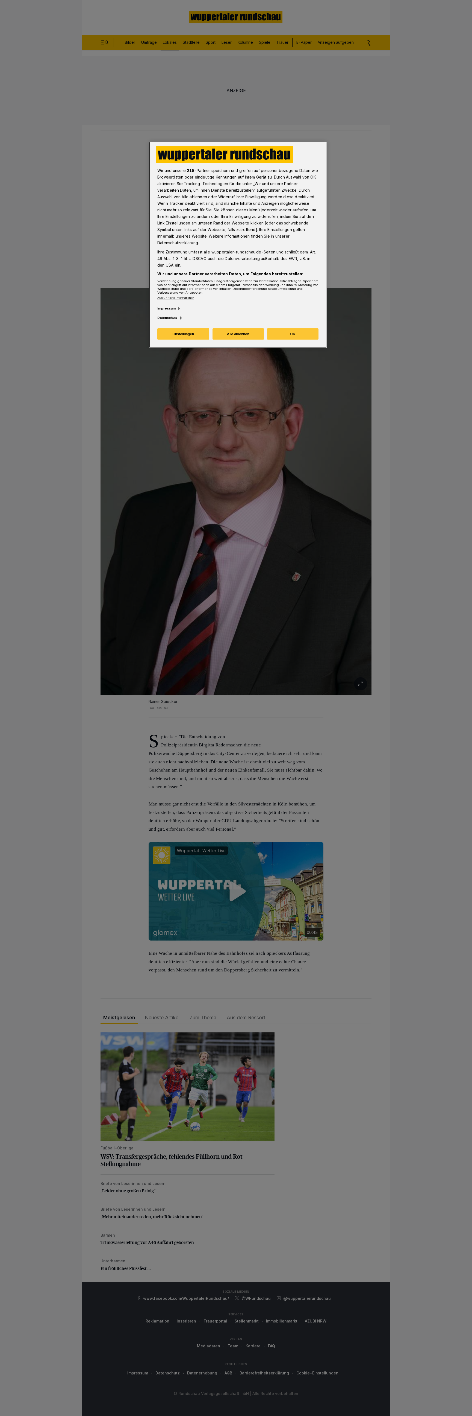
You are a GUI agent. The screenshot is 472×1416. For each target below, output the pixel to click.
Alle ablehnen (238, 334)
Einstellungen (183, 334)
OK (292, 334)
